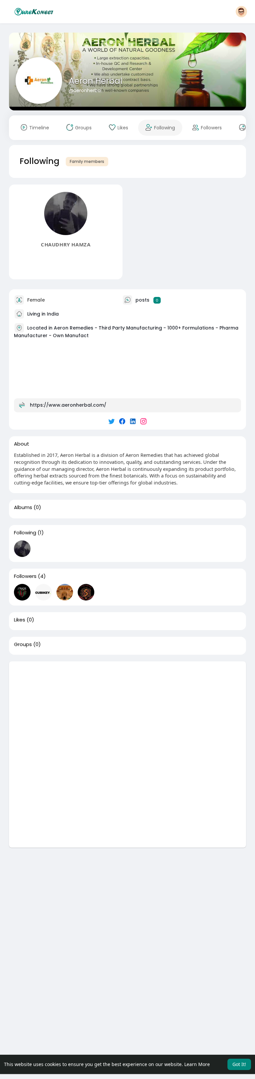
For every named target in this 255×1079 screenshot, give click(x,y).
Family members (87, 161)
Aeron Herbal (95, 81)
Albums (23, 507)
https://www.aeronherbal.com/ (68, 405)
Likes (19, 619)
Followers (25, 576)
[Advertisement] (127, 707)
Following (25, 532)
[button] (241, 11)
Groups (23, 644)
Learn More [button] (197, 1064)
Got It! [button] (239, 1064)
